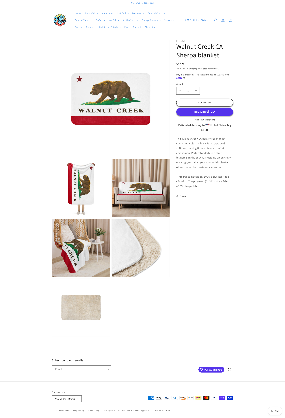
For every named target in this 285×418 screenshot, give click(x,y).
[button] (91, 13)
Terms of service (125, 410)
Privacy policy (108, 410)
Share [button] (183, 196)
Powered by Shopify (75, 410)
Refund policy (93, 410)
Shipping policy (142, 410)
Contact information (161, 410)
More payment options (205, 119)
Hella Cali (63, 410)
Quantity (180, 84)
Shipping (193, 68)
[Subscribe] (107, 369)
